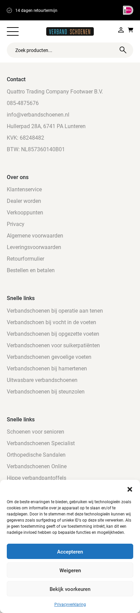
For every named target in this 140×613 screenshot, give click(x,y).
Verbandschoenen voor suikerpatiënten (53, 345)
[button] (129, 488)
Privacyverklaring (70, 604)
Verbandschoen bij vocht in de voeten (51, 322)
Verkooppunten (25, 212)
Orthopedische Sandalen (36, 454)
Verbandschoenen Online (37, 466)
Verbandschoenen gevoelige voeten (49, 356)
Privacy (15, 223)
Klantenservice (24, 189)
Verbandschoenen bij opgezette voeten (53, 333)
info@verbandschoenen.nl (38, 114)
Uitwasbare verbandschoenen (42, 379)
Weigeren (70, 570)
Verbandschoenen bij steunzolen (46, 391)
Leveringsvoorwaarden (34, 246)
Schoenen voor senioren (35, 431)
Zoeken (123, 49)
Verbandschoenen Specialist (41, 442)
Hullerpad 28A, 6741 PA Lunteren (46, 125)
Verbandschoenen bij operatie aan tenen (55, 310)
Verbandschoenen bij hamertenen (47, 368)
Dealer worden (24, 200)
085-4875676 (23, 102)
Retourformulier (25, 258)
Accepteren (70, 551)
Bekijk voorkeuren (70, 588)
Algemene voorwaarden (35, 235)
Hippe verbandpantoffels (36, 477)
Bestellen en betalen (31, 270)
